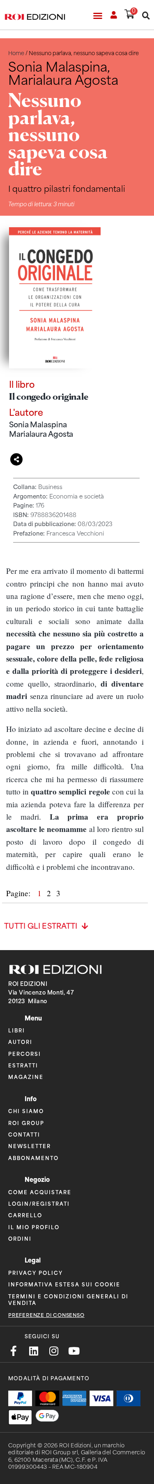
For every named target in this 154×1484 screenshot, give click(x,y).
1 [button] (40, 893)
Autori (20, 1042)
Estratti (23, 1065)
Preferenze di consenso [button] (46, 1315)
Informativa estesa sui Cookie (64, 1284)
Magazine (26, 1077)
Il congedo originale (48, 396)
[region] (75, 719)
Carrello (25, 1215)
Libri (16, 1030)
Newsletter (29, 1146)
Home (16, 53)
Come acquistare (39, 1192)
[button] (97, 15)
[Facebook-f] (13, 1351)
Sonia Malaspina (38, 424)
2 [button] (50, 893)
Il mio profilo (34, 1227)
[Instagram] (53, 1351)
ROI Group (26, 1123)
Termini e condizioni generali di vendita (68, 1299)
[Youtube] (74, 1351)
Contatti (24, 1134)
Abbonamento (33, 1158)
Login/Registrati (39, 1203)
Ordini (20, 1238)
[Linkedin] (33, 1351)
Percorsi (24, 1054)
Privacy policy (35, 1273)
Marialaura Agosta (41, 434)
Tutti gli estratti (41, 926)
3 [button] (58, 893)
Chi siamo (26, 1111)
